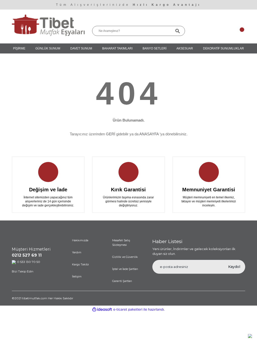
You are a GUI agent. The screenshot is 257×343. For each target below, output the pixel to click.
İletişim (77, 276)
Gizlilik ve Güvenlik (125, 257)
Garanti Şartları (122, 281)
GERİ (110, 134)
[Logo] (48, 25)
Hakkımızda (80, 240)
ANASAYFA (149, 134)
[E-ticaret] (128, 309)
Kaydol (234, 266)
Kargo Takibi (80, 264)
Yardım (76, 252)
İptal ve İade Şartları (125, 269)
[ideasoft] (102, 309)
